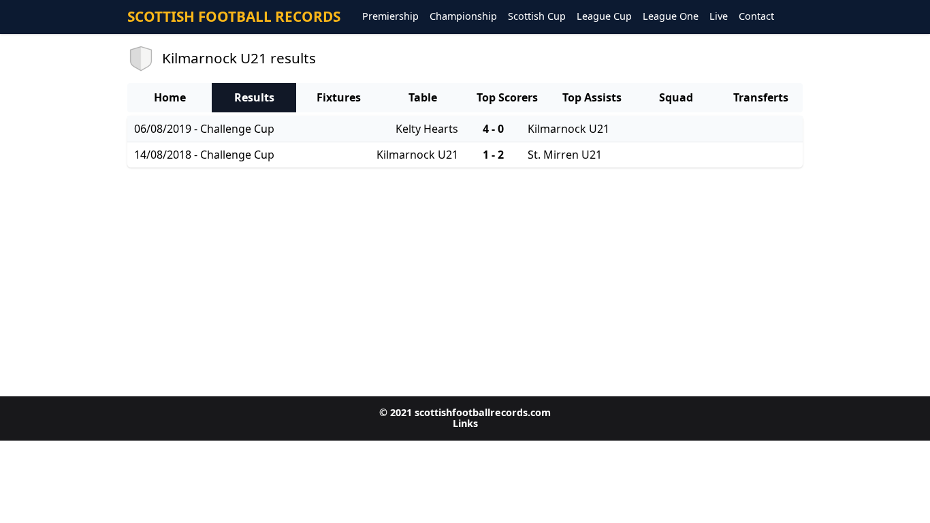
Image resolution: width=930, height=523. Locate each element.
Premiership (390, 16)
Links (465, 423)
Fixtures (339, 97)
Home (170, 97)
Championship (463, 16)
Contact (756, 16)
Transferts (760, 97)
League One (671, 16)
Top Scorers (507, 97)
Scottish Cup (537, 16)
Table (422, 97)
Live (718, 16)
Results (254, 97)
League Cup (604, 16)
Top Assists (592, 97)
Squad (676, 97)
